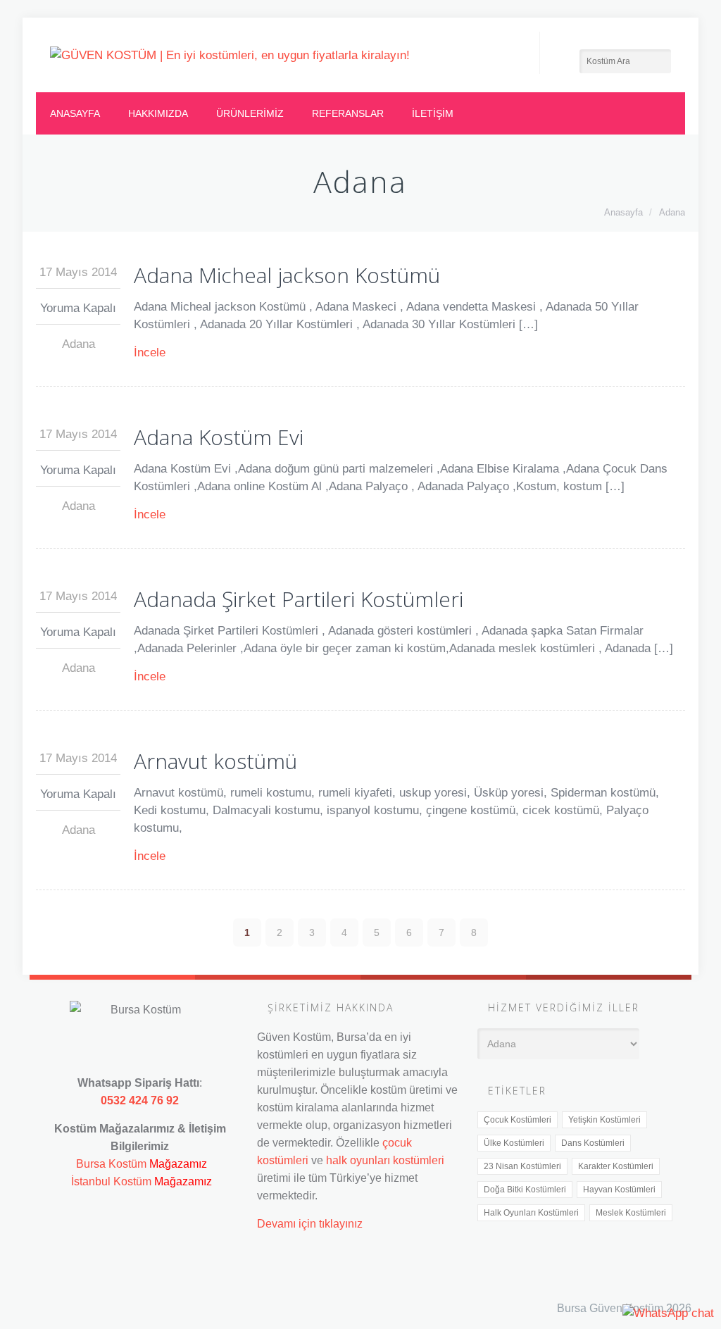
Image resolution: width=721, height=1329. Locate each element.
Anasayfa (75, 113)
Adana (672, 212)
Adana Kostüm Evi (218, 437)
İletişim (432, 113)
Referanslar (348, 113)
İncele (149, 352)
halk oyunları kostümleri (385, 1160)
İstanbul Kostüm (111, 1181)
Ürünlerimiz (250, 113)
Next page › (662, 932)
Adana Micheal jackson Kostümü (287, 275)
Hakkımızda (158, 113)
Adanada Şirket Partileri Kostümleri (298, 599)
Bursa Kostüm (111, 1163)
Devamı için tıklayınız (310, 1223)
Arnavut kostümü (215, 761)
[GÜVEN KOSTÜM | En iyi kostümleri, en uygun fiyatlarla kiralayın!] (230, 55)
